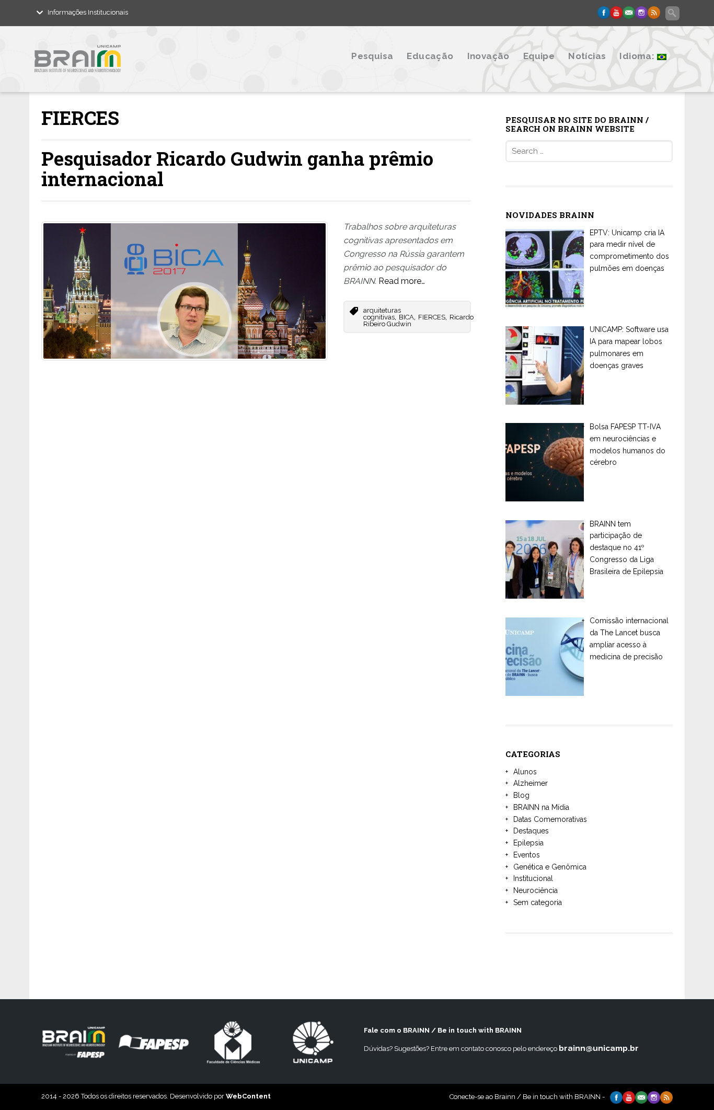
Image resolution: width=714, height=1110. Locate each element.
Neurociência (535, 890)
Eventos (526, 855)
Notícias (587, 56)
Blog (521, 795)
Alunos (525, 772)
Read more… (401, 281)
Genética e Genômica (549, 867)
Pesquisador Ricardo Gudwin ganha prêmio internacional (237, 169)
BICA (406, 317)
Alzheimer (530, 783)
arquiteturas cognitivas (382, 313)
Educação (430, 56)
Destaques (531, 831)
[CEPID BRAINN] (128, 80)
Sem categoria (537, 902)
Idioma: (638, 56)
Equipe (539, 56)
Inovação (488, 56)
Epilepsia (528, 843)
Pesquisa (372, 56)
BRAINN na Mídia (541, 807)
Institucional (533, 878)
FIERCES (431, 317)
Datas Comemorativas (550, 819)
